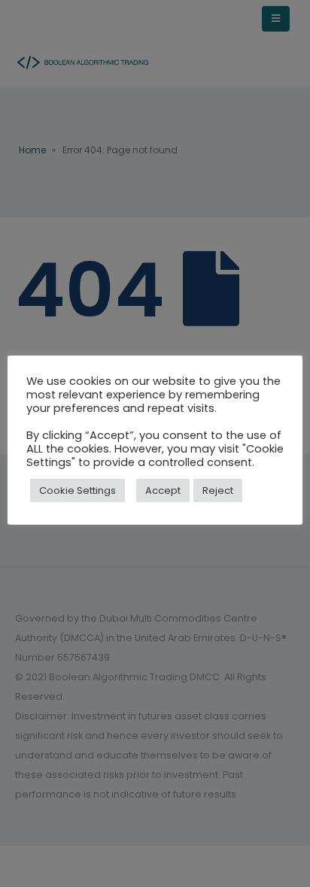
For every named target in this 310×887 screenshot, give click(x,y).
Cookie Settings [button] (77, 490)
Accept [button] (163, 490)
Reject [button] (217, 490)
